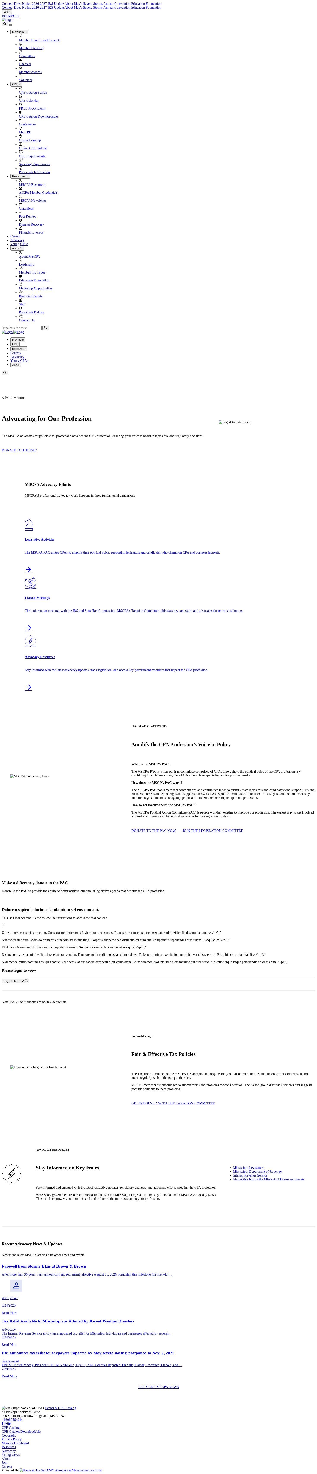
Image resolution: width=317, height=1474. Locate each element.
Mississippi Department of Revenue (257, 1171)
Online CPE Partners (33, 148)
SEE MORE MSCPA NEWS (158, 1387)
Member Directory (31, 48)
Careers (15, 236)
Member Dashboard (15, 1443)
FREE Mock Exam (32, 108)
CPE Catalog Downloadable (38, 116)
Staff (22, 304)
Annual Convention (116, 3)
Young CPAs (19, 244)
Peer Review (27, 216)
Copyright (9, 1435)
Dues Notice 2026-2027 (30, 3)
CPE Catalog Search (33, 92)
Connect (7, 3)
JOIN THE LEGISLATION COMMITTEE (213, 830)
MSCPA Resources (32, 184)
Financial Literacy (31, 232)
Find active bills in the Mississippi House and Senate (268, 1179)
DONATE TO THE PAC (19, 450)
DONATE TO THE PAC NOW (153, 830)
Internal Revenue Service (250, 1175)
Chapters (25, 64)
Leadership (26, 264)
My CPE (25, 132)
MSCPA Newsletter (32, 200)
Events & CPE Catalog (60, 1408)
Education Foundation (146, 3)
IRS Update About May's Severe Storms (75, 3)
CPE (15, 84)
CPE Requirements (32, 156)
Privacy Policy (12, 1439)
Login (6, 11)
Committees (27, 56)
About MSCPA (29, 256)
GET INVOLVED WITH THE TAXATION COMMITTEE (173, 1103)
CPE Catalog (11, 1427)
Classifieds (26, 208)
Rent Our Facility (31, 296)
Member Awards (30, 72)
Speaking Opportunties (34, 164)
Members (18, 32)
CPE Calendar (29, 100)
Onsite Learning (30, 140)
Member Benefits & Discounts (39, 40)
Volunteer (25, 80)
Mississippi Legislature (248, 1167)
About (16, 248)
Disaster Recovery (31, 224)
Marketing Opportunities (35, 288)
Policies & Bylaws (31, 312)
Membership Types (32, 272)
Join (4, 1462)
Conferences (27, 124)
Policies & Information (34, 172)
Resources (19, 176)
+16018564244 (12, 1419)
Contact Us (26, 320)
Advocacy (17, 240)
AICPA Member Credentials (38, 192)
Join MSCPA (11, 16)
